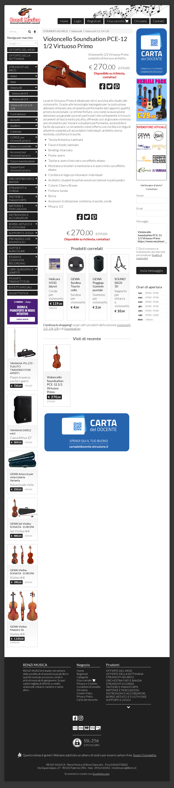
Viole (13, 81)
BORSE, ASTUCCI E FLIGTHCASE (20, 225)
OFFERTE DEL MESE (22, 49)
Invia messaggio (151, 270)
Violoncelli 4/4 (20, 93)
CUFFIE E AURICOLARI (17, 249)
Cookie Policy (84, 693)
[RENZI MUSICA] (87, 14)
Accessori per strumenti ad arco (20, 153)
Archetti (15, 119)
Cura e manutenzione (22, 161)
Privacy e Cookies (87, 683)
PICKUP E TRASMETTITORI (19, 280)
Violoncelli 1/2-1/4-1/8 (97, 31)
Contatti (158, 21)
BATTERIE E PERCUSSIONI (18, 207)
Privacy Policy (85, 696)
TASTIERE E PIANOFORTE (17, 198)
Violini (13, 76)
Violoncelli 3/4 (20, 99)
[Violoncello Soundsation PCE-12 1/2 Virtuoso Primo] (64, 73)
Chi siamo (140, 21)
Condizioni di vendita (88, 686)
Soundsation (72, 328)
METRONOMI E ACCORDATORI (19, 216)
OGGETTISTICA (18, 293)
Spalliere (15, 125)
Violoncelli (76, 31)
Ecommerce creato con (87, 773)
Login (77, 21)
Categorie (82, 677)
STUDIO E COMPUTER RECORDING (17, 260)
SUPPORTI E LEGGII (21, 233)
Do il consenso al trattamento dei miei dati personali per (150, 253)
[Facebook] (75, 719)
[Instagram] (80, 719)
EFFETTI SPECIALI (20, 287)
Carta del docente (87, 699)
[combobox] (22, 43)
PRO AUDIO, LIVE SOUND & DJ (20, 240)
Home (64, 21)
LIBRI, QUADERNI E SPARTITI (21, 271)
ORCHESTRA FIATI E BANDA (21, 180)
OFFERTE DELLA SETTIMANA (19, 57)
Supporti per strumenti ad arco (20, 168)
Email (139, 208)
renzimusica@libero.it (124, 767)
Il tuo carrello (116, 21)
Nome (140, 195)
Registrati (94, 21)
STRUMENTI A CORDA (18, 189)
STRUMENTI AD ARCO (55, 31)
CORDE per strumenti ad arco (20, 139)
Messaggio (142, 221)
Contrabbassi (18, 114)
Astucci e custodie (20, 146)
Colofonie (15, 131)
